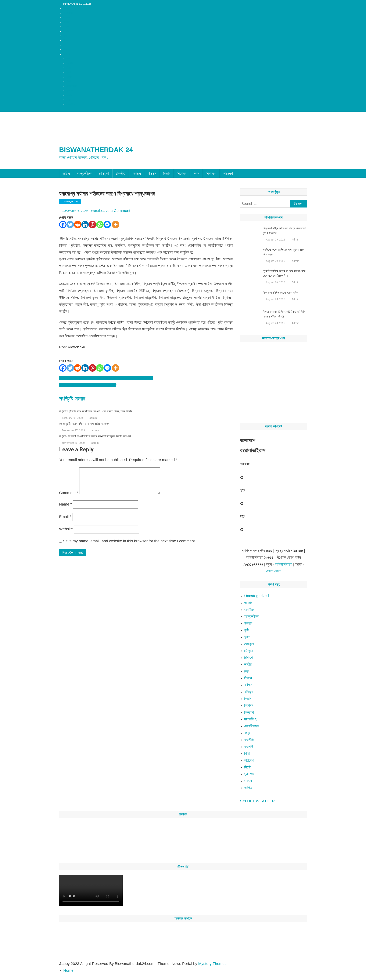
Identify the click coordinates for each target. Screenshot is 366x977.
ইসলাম (66, 31)
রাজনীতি (66, 22)
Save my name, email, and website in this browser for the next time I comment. (129, 541)
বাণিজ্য (248, 692)
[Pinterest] (92, 224)
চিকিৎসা (248, 657)
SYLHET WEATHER (257, 801)
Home (68, 970)
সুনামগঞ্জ (70, 90)
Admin (295, 239)
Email (65, 517)
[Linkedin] (85, 224)
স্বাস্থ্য (248, 781)
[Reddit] (77, 224)
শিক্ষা (65, 44)
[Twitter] (70, 224)
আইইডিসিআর (283, 564)
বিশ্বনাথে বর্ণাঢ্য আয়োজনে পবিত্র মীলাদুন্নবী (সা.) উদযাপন (284, 231)
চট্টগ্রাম (70, 67)
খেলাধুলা (66, 17)
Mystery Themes (212, 964)
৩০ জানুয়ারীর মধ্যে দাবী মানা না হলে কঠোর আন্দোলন (84, 423)
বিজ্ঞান (65, 35)
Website (66, 529)
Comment (68, 493)
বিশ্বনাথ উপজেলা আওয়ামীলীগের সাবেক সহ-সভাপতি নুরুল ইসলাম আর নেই (95, 436)
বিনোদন (66, 40)
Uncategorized (70, 201)
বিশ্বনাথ (66, 49)
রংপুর (69, 99)
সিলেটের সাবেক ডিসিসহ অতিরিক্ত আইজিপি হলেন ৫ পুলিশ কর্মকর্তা (284, 314)
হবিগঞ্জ (69, 95)
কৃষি (246, 630)
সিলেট (69, 81)
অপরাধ (66, 26)
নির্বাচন (248, 678)
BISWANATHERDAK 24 (96, 150)
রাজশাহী (70, 63)
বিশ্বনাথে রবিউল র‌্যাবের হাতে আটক (280, 292)
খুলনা (69, 72)
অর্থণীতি (249, 609)
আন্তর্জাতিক (68, 12)
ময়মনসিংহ (71, 104)
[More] (115, 224)
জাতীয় (65, 8)
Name (65, 504)
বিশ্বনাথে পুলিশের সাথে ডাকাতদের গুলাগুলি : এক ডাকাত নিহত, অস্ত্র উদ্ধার (95, 411)
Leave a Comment (114, 211)
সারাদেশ (66, 54)
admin (95, 211)
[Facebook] (63, 224)
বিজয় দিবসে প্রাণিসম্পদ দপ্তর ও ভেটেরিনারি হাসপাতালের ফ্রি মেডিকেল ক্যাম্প (106, 378)
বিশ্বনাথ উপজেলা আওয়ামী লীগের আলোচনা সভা (87, 385)
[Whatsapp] (100, 224)
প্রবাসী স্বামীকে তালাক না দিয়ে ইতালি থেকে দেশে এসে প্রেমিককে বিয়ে (284, 273)
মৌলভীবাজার (72, 86)
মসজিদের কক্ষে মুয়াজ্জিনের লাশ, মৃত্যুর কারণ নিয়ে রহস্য (283, 252)
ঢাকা (68, 58)
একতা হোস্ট (273, 571)
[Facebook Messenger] (107, 224)
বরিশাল (69, 77)
